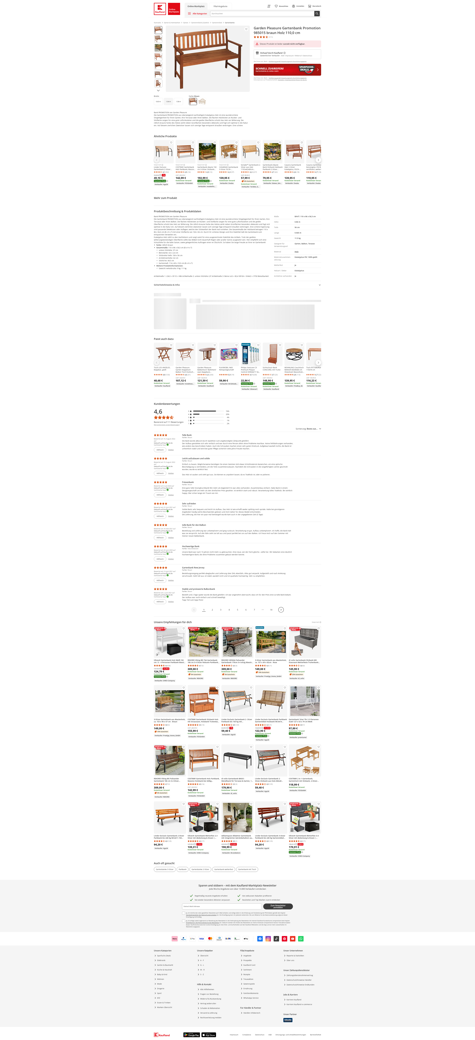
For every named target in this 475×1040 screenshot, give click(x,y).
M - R (202, 970)
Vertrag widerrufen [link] (208, 1003)
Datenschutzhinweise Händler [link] (299, 980)
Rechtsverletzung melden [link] (210, 1017)
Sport (159, 993)
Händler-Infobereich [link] (251, 1013)
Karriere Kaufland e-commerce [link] (299, 1004)
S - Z (202, 974)
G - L (202, 965)
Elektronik (161, 960)
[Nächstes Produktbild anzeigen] (158, 90)
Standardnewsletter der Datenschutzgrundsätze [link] (201, 915)
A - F (202, 960)
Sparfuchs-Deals (164, 955)
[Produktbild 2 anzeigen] (158, 39)
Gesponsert (157, 165)
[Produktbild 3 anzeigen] (158, 48)
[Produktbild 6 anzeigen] (158, 75)
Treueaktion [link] (248, 979)
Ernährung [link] (247, 988)
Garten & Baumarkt (165, 965)
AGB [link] (270, 1035)
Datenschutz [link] (259, 1035)
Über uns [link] (290, 960)
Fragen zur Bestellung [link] (209, 994)
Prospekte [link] (247, 960)
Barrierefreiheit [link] (315, 1035)
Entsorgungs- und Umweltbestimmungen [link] (291, 1035)
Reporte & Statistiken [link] (295, 955)
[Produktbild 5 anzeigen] (158, 66)
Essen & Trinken (163, 1002)
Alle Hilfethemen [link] (207, 989)
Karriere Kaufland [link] (294, 999)
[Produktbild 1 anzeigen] (158, 30)
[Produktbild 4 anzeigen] (158, 57)
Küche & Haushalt (164, 970)
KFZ (158, 998)
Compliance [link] (246, 1035)
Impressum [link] (234, 1035)
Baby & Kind (162, 974)
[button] (208, 411)
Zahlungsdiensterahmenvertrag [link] (300, 975)
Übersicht (204, 955)
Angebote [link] (247, 955)
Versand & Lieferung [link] (208, 1013)
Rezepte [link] (246, 974)
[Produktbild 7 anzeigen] (158, 83)
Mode (159, 984)
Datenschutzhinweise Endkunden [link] (300, 984)
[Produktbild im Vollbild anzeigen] (208, 59)
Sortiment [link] (247, 970)
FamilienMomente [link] (250, 993)
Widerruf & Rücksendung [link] (210, 999)
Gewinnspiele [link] (249, 984)
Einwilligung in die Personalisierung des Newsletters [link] (202, 923)
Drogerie (160, 988)
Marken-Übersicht (164, 1007)
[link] (220, 6)
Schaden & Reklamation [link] (210, 1008)
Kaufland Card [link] (249, 965)
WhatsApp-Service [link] (251, 998)
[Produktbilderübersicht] (158, 59)
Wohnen (160, 979)
